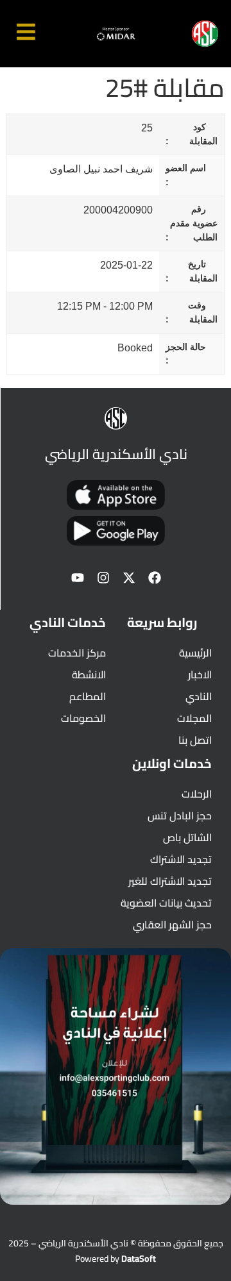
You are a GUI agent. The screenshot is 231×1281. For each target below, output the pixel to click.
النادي (198, 696)
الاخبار (200, 674)
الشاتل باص (187, 837)
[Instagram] (103, 577)
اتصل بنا (195, 739)
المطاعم (87, 696)
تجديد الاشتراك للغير (170, 881)
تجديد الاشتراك (181, 859)
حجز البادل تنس (180, 815)
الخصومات (83, 718)
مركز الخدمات (77, 652)
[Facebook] (154, 577)
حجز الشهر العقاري (172, 924)
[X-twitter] (129, 577)
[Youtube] (77, 577)
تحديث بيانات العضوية (166, 902)
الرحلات (197, 793)
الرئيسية (195, 652)
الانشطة (89, 674)
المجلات (194, 718)
